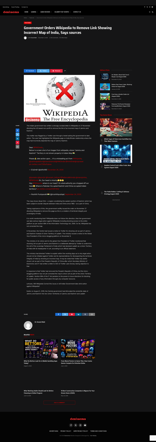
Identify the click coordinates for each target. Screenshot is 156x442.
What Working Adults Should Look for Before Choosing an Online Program (38, 392)
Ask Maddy (93, 435)
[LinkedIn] (17, 138)
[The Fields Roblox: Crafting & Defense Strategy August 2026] (116, 180)
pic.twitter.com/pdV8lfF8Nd (48, 189)
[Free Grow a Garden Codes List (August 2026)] (105, 96)
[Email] (17, 147)
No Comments (54, 37)
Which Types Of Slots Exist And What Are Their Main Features (117, 140)
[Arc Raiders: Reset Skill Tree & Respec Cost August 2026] (105, 77)
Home (26, 12)
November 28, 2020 (55, 170)
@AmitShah (70, 161)
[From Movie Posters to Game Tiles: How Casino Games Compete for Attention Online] (78, 348)
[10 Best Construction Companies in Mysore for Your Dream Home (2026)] (78, 378)
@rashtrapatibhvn (36, 161)
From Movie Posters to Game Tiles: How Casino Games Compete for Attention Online (76, 362)
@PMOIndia (38, 147)
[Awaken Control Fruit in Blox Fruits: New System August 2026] (116, 154)
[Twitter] (17, 134)
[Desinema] (11, 12)
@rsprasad (79, 161)
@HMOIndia (60, 161)
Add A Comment (59, 402)
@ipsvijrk (41, 177)
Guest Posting (15, 7)
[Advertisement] (78, 53)
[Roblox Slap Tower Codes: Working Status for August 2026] (105, 86)
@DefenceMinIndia (67, 177)
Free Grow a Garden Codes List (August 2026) (120, 95)
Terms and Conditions (98, 431)
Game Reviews (45, 12)
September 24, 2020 (73, 194)
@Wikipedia (37, 183)
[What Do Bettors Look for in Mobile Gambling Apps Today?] (41, 348)
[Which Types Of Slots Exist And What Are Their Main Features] (116, 127)
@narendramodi (49, 161)
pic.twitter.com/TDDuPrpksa (40, 164)
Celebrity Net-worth (61, 12)
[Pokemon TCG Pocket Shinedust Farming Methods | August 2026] (105, 106)
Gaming (33, 12)
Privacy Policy (65, 431)
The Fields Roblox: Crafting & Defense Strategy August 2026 (116, 193)
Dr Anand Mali (33, 37)
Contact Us (25, 7)
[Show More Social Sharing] (65, 71)
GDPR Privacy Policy (80, 431)
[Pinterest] (17, 142)
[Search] (152, 12)
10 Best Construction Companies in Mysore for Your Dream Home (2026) (78, 392)
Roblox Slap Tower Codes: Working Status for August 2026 (122, 86)
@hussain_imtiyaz (53, 177)
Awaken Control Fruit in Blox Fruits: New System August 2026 (117, 166)
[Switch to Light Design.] (150, 12)
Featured (28, 22)
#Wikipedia (77, 159)
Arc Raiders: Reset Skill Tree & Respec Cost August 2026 (120, 76)
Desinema (67, 435)
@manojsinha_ (81, 177)
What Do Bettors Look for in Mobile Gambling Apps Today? (40, 362)
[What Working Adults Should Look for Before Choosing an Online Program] (41, 378)
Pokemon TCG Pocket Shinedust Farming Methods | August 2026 (121, 105)
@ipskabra (33, 177)
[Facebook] (17, 130)
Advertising (6, 7)
